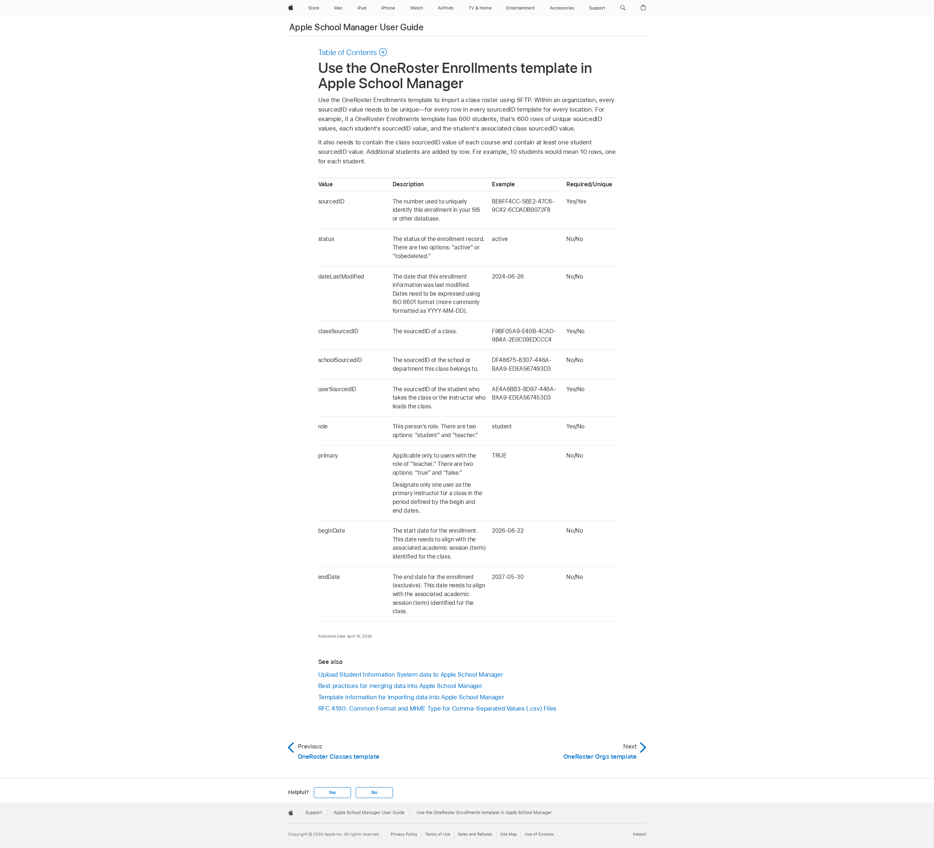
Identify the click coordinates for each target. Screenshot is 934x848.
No (374, 792)
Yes (332, 792)
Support (313, 812)
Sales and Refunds (475, 834)
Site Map (508, 834)
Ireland (639, 834)
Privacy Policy (404, 834)
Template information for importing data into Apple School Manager (411, 697)
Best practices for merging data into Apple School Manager (400, 685)
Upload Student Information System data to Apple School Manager (410, 674)
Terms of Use (437, 834)
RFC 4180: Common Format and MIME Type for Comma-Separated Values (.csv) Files (437, 708)
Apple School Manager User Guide (356, 27)
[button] (623, 8)
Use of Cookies (539, 834)
